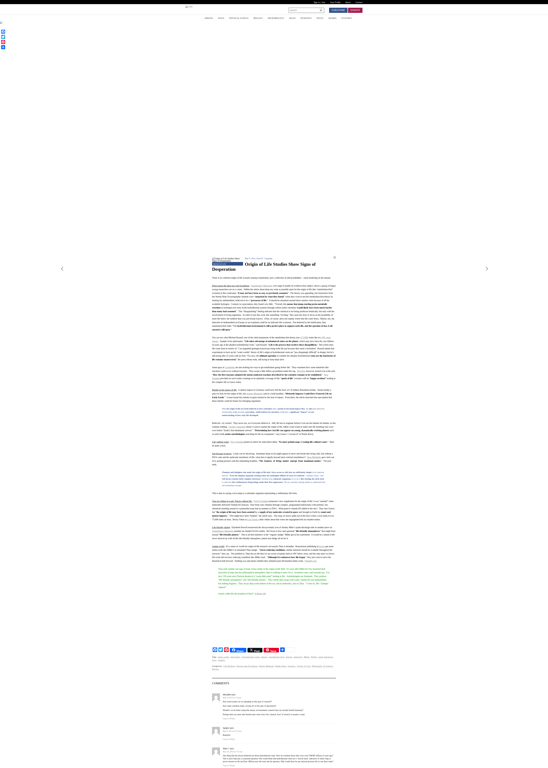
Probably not (310, 561)
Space (221, 18)
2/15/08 (303, 337)
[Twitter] (3, 36)
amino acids (223, 657)
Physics (215, 669)
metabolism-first (276, 657)
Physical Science (239, 18)
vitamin (221, 660)
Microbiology (276, 18)
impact (264, 657)
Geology (291, 666)
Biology (258, 18)
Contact (358, 2)
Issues (320, 18)
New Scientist (236, 442)
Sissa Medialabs (314, 457)
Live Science (253, 519)
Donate (355, 10)
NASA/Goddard (260, 501)
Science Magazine (254, 393)
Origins (209, 18)
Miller (307, 657)
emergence (235, 657)
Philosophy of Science (322, 666)
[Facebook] (3, 31)
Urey (214, 660)
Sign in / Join (319, 2)
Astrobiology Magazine (261, 286)
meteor (289, 657)
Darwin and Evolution (247, 666)
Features (346, 18)
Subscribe (338, 10)
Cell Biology (229, 666)
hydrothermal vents (251, 657)
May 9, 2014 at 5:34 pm (232, 698)
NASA (314, 657)
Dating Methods (266, 666)
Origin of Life (219, 264)
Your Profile (335, 2)
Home (198, 17)
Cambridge (230, 367)
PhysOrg (301, 371)
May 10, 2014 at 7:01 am (232, 752)
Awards (332, 18)
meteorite (298, 657)
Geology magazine (237, 427)
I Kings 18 (260, 593)
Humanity (306, 18)
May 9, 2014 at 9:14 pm (232, 731)
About (348, 2)
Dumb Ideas (280, 666)
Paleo (292, 18)
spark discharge (325, 657)
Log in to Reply (229, 719)
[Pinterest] (3, 42)
